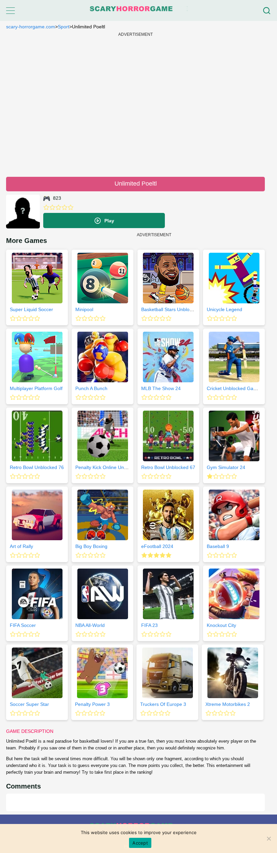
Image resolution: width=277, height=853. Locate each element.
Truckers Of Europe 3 (163, 704)
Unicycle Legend (224, 309)
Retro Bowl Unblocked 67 (168, 467)
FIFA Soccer (23, 625)
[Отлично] (71, 207)
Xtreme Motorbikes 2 (227, 704)
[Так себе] (52, 207)
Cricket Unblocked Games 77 (238, 388)
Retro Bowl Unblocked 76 (37, 467)
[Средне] (58, 207)
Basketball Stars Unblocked (170, 309)
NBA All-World (90, 625)
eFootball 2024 (157, 546)
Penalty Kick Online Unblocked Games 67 (119, 467)
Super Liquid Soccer (31, 309)
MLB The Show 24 (161, 388)
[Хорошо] (64, 207)
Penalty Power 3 (92, 704)
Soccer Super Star (29, 704)
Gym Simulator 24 (226, 467)
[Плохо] (46, 207)
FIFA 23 (149, 625)
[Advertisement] (135, 103)
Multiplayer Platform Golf (36, 388)
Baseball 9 (218, 546)
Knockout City (221, 625)
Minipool (84, 309)
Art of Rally (21, 546)
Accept (140, 843)
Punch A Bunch (91, 388)
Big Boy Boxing (91, 546)
